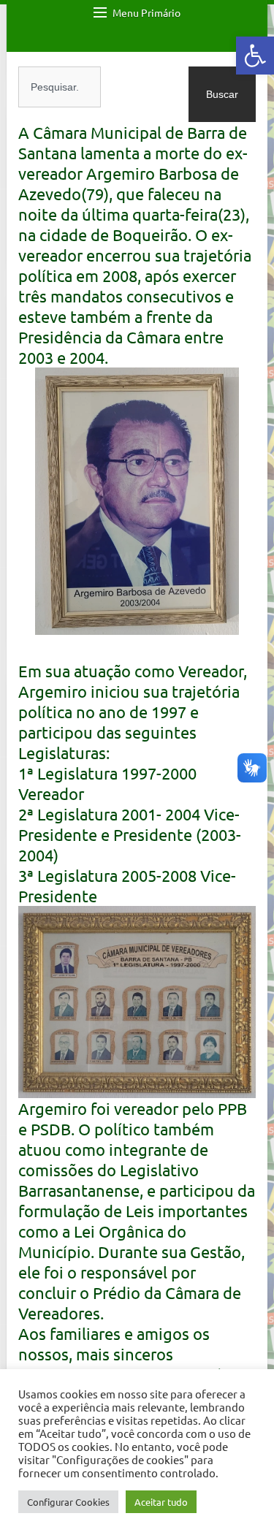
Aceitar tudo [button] (161, 1502)
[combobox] (59, 86)
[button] (255, 56)
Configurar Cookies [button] (68, 1502)
